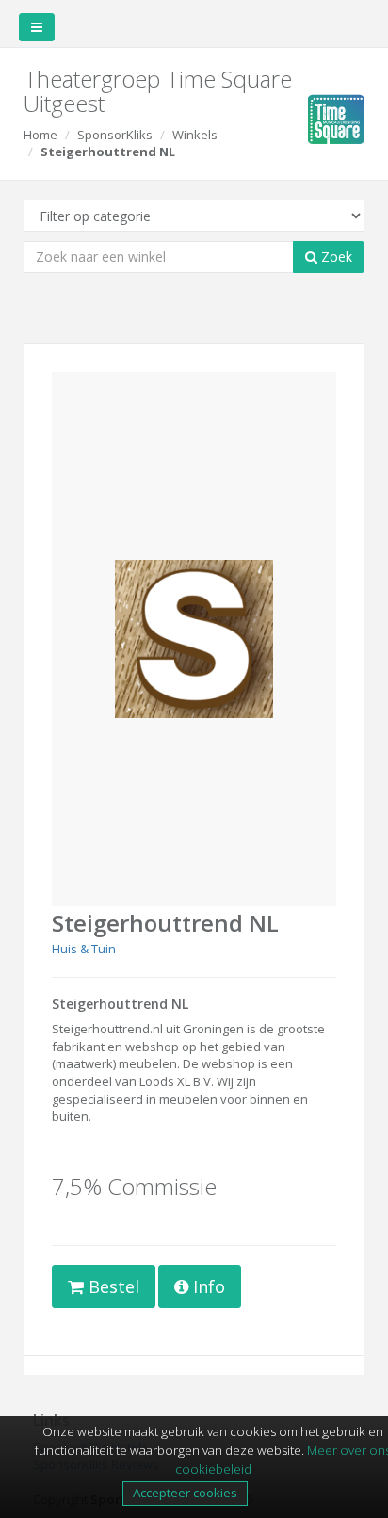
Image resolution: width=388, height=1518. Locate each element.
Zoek (334, 256)
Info (206, 1286)
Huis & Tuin (84, 948)
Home (40, 134)
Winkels (195, 134)
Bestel (111, 1286)
